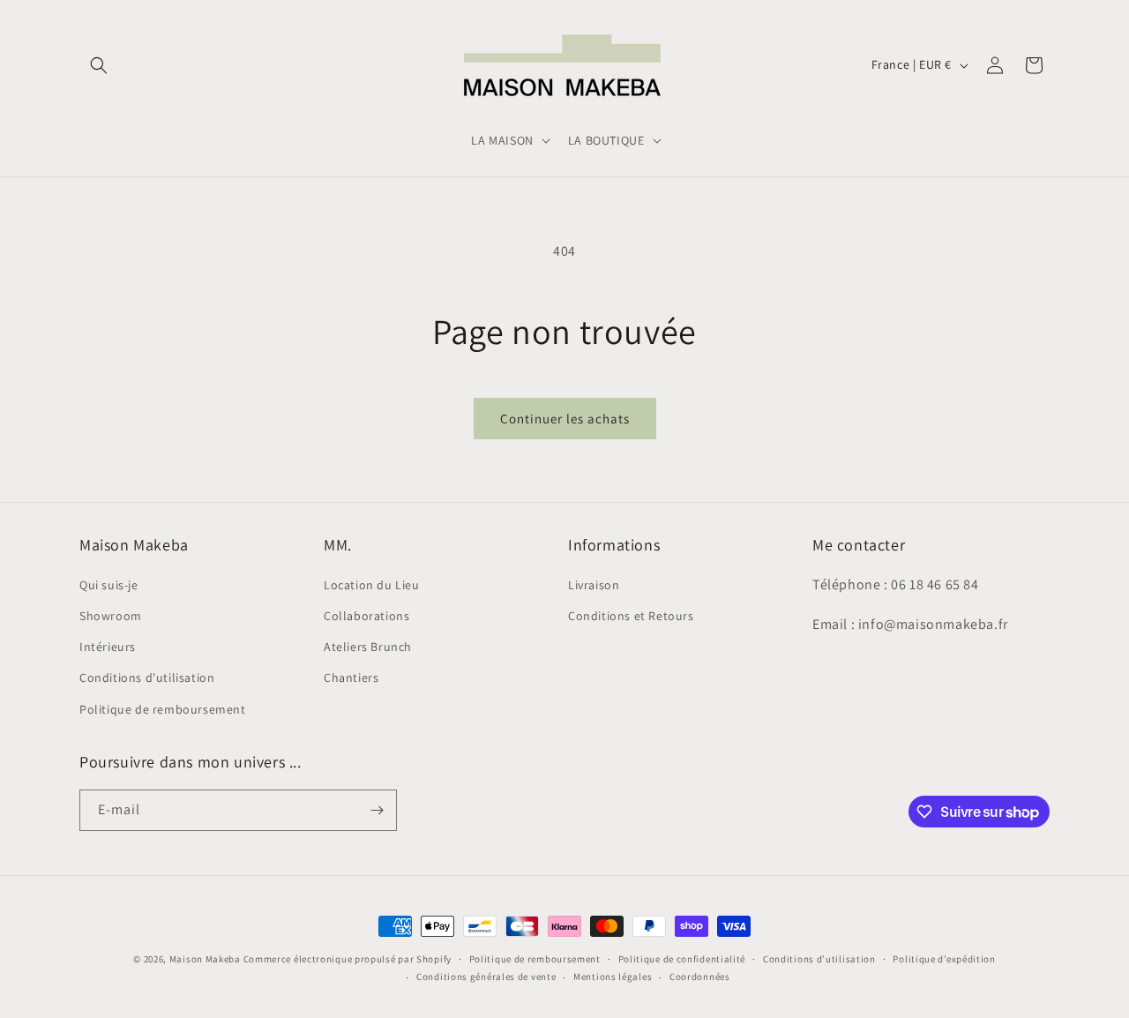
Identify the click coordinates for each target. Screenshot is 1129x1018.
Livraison (593, 585)
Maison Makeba (205, 959)
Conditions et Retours (631, 616)
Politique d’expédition (944, 959)
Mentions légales (612, 976)
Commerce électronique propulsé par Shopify (347, 959)
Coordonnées (699, 976)
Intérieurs (107, 647)
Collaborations (366, 616)
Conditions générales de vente (486, 976)
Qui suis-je (108, 585)
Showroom (110, 616)
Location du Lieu (372, 585)
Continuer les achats (565, 418)
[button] (98, 65)
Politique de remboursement (162, 709)
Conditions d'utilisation (146, 677)
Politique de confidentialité (682, 959)
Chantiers (351, 677)
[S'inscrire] (376, 810)
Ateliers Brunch (368, 647)
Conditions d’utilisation (819, 959)
